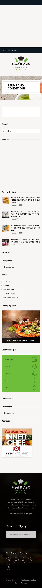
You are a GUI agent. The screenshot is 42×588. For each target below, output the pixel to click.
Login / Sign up (11, 50)
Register (7, 281)
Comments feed (10, 294)
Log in (6, 285)
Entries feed (9, 289)
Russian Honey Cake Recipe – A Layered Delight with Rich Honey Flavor (25, 200)
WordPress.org (11, 298)
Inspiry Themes (21, 583)
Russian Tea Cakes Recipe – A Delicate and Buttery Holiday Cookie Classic (25, 213)
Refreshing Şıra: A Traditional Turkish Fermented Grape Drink (25, 240)
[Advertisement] (21, 26)
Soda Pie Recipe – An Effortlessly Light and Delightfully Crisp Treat (25, 227)
